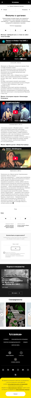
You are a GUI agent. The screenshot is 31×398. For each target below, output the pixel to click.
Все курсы (14, 293)
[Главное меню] (2, 2)
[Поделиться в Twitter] (25, 30)
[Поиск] (28, 2)
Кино (2, 213)
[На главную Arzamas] (15, 2)
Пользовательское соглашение (20, 339)
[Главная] (15, 334)
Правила (25, 342)
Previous (1, 314)
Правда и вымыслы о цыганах (15, 6)
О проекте (6, 339)
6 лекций (6, 287)
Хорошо (15, 394)
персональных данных (15, 387)
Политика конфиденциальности (12, 342)
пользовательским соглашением (17, 384)
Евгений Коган (18, 25)
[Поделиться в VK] (5, 30)
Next (29, 278)
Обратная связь (15, 345)
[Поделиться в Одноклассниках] (15, 30)
